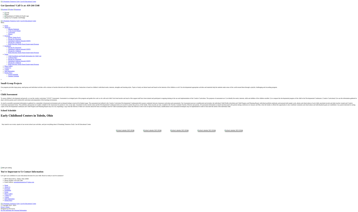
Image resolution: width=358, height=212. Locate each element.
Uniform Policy (12, 57)
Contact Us (7, 68)
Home (6, 26)
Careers (6, 69)
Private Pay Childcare (14, 42)
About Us (7, 27)
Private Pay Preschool (14, 39)
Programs (7, 36)
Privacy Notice (5, 207)
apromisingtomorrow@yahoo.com (24, 182)
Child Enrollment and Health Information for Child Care (24, 56)
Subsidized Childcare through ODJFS (19, 41)
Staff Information (9, 71)
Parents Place (8, 73)
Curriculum (11, 32)
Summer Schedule (13, 76)
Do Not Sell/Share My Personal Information (14, 210)
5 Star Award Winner (14, 31)
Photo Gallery (8, 66)
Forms (6, 54)
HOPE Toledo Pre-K (14, 37)
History (10, 34)
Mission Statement (13, 29)
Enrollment (7, 46)
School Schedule (13, 74)
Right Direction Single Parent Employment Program (23, 44)
